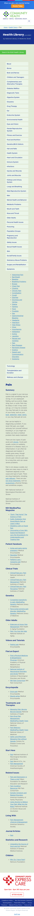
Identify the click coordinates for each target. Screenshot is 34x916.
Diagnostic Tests (13, 93)
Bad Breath (16, 277)
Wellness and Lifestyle (15, 377)
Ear (8, 111)
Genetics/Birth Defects (15, 144)
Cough (14, 295)
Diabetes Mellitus (13, 88)
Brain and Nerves (13, 73)
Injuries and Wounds (14, 171)
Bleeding (15, 279)
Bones (9, 68)
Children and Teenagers (15, 77)
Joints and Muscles (14, 175)
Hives (14, 327)
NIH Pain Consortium (17, 681)
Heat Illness (16, 325)
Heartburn (15, 322)
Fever (14, 309)
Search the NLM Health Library (13, 52)
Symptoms (11, 269)
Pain (13, 343)
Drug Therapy (12, 106)
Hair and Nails (12, 149)
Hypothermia (16, 329)
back (7, 415)
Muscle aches (15, 696)
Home (5, 27)
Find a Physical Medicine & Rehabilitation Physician (19, 658)
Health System (12, 153)
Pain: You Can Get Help (18, 631)
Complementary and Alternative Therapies (14, 83)
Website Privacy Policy (15, 905)
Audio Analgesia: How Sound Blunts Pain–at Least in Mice (18, 521)
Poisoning (10, 227)
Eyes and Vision (12, 124)
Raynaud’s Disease (18, 347)
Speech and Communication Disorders (17, 354)
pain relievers (10, 478)
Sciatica (15, 350)
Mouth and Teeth (13, 209)
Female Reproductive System (14, 130)
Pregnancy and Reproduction (12, 237)
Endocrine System (13, 115)
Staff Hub (17, 914)
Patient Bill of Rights (19, 902)
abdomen (13, 415)
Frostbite (15, 311)
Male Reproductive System (16, 191)
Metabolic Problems (14, 204)
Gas (13, 313)
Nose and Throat (13, 213)
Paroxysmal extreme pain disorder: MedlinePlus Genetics (19, 611)
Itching (14, 334)
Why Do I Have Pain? (17, 860)
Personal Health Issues (15, 222)
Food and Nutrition (13, 140)
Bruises (14, 284)
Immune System (12, 162)
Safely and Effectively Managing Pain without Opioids (18, 739)
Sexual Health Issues (14, 247)
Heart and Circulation (14, 157)
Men (8, 195)
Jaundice (15, 336)
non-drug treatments (13, 481)
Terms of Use (27, 905)
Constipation (16, 293)
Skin (8, 251)
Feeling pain (14, 644)
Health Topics (13, 27)
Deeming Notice (7, 902)
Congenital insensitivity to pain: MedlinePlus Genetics (18, 602)
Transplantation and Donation (14, 372)
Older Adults (11, 218)
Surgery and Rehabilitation (16, 265)
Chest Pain (16, 286)
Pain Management (16, 764)
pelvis (24, 415)
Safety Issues (12, 242)
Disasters (10, 102)
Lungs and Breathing (14, 186)
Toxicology (11, 366)
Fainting (15, 307)
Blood (9, 64)
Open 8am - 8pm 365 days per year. (17, 889)
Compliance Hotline (7, 900)
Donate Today (17, 6)
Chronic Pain (16, 291)
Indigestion (16, 332)
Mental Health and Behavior (17, 200)
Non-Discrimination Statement (23, 900)
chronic (16, 442)
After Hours (17, 895)
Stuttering (15, 359)
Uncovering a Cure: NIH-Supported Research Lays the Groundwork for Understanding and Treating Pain (19, 534)
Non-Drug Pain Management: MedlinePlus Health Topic (19, 718)
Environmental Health (14, 120)
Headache (15, 320)
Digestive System (13, 97)
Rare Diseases (17, 345)
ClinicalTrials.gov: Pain (18, 573)
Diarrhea (15, 297)
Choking (15, 288)
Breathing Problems (19, 281)
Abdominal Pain (17, 275)
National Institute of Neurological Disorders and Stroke (18, 671)
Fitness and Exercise (14, 135)
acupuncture (10, 483)
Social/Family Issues (14, 256)
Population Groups (13, 231)
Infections (10, 166)
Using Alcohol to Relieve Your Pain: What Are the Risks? (19, 804)
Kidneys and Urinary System (14, 181)
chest (19, 415)
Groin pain (14, 691)
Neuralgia (13, 555)
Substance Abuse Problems (17, 260)
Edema (14, 304)
